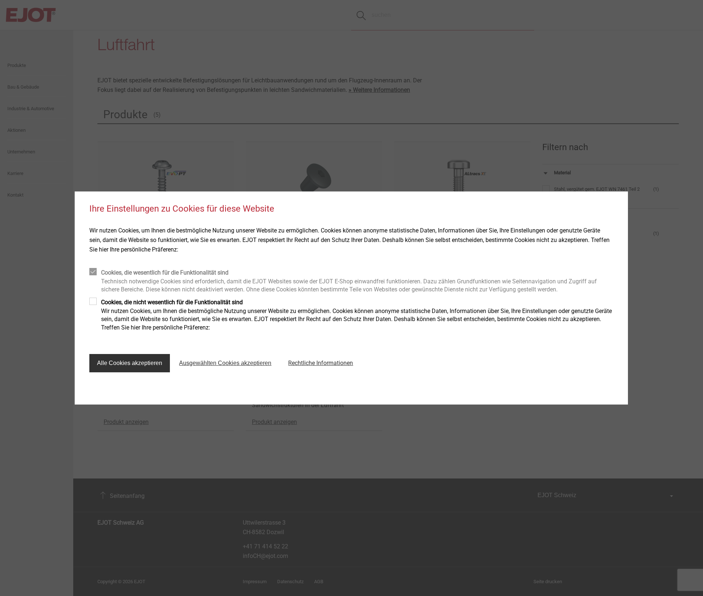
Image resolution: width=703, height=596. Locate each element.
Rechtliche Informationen (320, 363)
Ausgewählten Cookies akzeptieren (225, 363)
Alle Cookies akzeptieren (129, 363)
